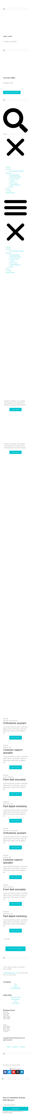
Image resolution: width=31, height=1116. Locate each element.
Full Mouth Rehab (15, 177)
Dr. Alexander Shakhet (17, 171)
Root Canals (13, 183)
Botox (11, 186)
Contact (8, 190)
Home (8, 167)
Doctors (8, 169)
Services (8, 173)
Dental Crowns (14, 179)
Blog (7, 188)
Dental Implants (14, 175)
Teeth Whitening (15, 184)
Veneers (12, 181)
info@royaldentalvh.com (10, 973)
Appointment (10, 192)
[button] (15, 220)
